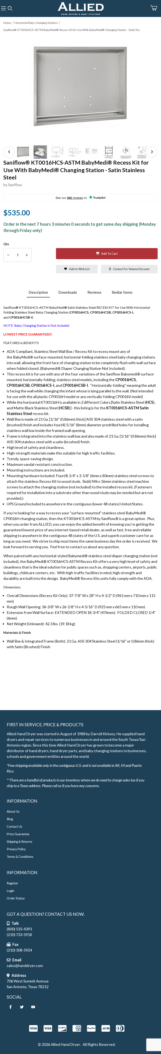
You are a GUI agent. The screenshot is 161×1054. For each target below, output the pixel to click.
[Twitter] (22, 1007)
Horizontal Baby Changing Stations (36, 22)
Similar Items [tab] (122, 292)
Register (12, 883)
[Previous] (9, 152)
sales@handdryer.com (25, 965)
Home (7, 22)
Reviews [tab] (94, 292)
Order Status (16, 898)
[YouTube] (33, 1007)
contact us (78, 546)
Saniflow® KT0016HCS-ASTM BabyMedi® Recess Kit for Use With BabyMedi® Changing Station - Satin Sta (71, 30)
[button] (23, 152)
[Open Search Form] (10, 9)
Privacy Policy (16, 849)
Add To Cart (109, 253)
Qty (6, 244)
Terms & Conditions (20, 856)
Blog (10, 819)
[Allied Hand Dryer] (80, 8)
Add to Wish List (79, 269)
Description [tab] (38, 292)
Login (10, 891)
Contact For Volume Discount (131, 269)
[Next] (152, 152)
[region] (80, 152)
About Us (13, 811)
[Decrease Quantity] (8, 255)
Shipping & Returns (19, 841)
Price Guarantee (18, 834)
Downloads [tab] (67, 292)
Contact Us (14, 826)
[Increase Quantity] (26, 255)
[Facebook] (10, 1007)
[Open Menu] (3, 9)
